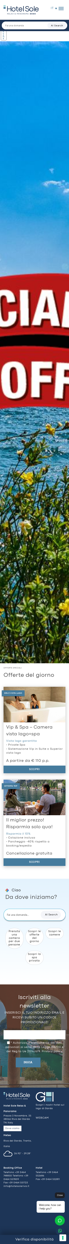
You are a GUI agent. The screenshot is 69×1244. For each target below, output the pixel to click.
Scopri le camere (54, 933)
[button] (51, 915)
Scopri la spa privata (34, 957)
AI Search (57, 25)
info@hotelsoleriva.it (16, 1186)
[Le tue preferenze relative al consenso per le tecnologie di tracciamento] (62, 1237)
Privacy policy (52, 1051)
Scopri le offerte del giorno (34, 936)
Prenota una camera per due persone (14, 938)
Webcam (42, 1118)
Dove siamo (12, 1128)
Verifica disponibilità (34, 1239)
